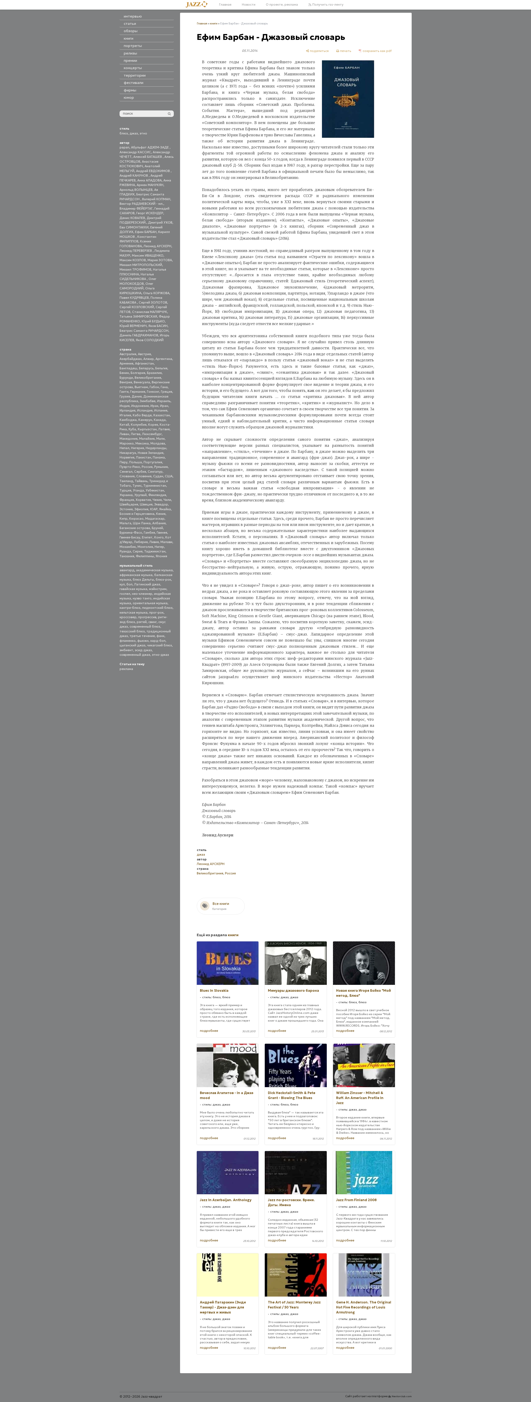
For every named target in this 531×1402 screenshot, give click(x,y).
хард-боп (157, 641)
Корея (153, 425)
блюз (124, 133)
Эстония (126, 509)
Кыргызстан (147, 429)
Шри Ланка (142, 523)
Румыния (161, 467)
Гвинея (162, 532)
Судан (158, 476)
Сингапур (155, 472)
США (169, 476)
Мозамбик (128, 547)
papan (124, 147)
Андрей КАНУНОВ (134, 175)
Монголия (145, 547)
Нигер (159, 547)
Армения (126, 363)
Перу (123, 462)
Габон (154, 387)
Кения (160, 514)
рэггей (142, 622)
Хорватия (143, 500)
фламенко (128, 641)
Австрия (144, 354)
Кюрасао (136, 519)
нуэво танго (142, 598)
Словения (143, 476)
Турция (125, 490)
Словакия (127, 476)
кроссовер (128, 617)
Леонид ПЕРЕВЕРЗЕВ (136, 251)
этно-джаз (160, 655)
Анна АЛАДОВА (149, 180)
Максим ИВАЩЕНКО (147, 255)
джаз (134, 133)
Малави (166, 542)
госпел (125, 594)
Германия (137, 392)
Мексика (142, 443)
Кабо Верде (142, 415)
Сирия (138, 551)
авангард (127, 570)
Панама (159, 457)
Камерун (145, 420)
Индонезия (140, 406)
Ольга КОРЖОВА (156, 293)
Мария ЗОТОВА (160, 260)
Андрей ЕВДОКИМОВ (153, 171)
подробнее (209, 1031)
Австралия (128, 354)
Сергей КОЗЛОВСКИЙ (137, 307)
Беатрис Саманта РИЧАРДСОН (144, 331)
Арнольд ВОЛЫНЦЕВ (136, 190)
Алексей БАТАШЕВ (148, 157)
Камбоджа (128, 420)
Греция (166, 392)
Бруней (157, 528)
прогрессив (147, 617)
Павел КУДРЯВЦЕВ (134, 298)
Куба (132, 429)
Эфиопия (141, 509)
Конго (159, 537)
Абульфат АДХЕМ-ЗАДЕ (150, 147)
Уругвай (140, 495)
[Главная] (198, 4)
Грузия (125, 396)
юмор (129, 97)
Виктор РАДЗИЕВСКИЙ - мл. (141, 204)
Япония (161, 556)
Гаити (124, 392)
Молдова (157, 443)
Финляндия (157, 495)
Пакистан (143, 457)
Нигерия (137, 448)
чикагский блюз (159, 645)
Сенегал (126, 472)
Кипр (123, 519)
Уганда (138, 490)
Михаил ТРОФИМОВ (135, 269)
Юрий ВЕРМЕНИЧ (133, 326)
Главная (225, 4)
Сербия (140, 472)
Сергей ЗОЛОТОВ (153, 302)
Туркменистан (154, 486)
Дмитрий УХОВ (160, 222)
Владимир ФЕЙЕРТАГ (136, 208)
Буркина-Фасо (131, 532)
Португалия (153, 462)
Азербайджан (131, 359)
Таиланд (126, 481)
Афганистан (144, 363)
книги (213, 23)
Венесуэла (142, 382)
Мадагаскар (154, 519)
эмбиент (126, 650)
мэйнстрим (157, 589)
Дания (137, 396)
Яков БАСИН (158, 326)
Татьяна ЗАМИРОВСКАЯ (138, 316)
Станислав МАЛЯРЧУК (149, 312)
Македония (128, 439)
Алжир (148, 359)
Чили (167, 500)
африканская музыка (136, 575)
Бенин (124, 373)
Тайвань (141, 481)
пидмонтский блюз (157, 608)
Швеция (146, 504)
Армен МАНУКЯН (150, 185)
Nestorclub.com (402, 1396)
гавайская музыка (133, 589)
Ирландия (127, 410)
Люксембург (152, 434)
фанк (160, 636)
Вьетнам (141, 387)
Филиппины (145, 556)
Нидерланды (156, 448)
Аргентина (163, 359)
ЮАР (154, 509)
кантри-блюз (130, 608)
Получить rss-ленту (327, 4)
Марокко (127, 443)
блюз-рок (163, 579)
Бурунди (126, 378)
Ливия (154, 542)
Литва (135, 434)
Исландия (145, 410)
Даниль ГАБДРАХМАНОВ (139, 335)
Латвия (164, 429)
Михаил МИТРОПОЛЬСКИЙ (141, 265)
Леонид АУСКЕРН (157, 246)
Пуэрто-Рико (130, 467)
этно (143, 133)
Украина (126, 495)
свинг (152, 622)
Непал (124, 448)
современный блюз (145, 626)
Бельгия (161, 368)
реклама (126, 669)
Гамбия (149, 532)
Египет (147, 537)
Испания (160, 410)
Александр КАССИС (135, 152)
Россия (147, 467)
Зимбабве (147, 401)
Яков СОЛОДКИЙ (150, 340)
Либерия (141, 542)
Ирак (154, 406)
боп (129, 584)
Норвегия (127, 457)
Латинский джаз (147, 584)
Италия (125, 415)
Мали (160, 439)
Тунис (137, 486)
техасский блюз (132, 631)
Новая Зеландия (150, 453)
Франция (127, 500)
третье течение (142, 636)
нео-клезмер (142, 594)
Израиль (163, 401)
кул (122, 584)
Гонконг (153, 392)
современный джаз (135, 655)
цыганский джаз (132, 645)
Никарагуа (128, 453)
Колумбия (138, 425)
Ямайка (165, 509)
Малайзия (147, 439)
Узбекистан (155, 490)
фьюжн (143, 641)
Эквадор (161, 504)
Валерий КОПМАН (156, 199)
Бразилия (154, 373)
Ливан (124, 434)
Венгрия (126, 382)
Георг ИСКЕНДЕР (149, 213)
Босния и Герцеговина (137, 514)
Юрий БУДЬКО (153, 321)
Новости (248, 4)
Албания (159, 523)
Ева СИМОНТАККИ (134, 227)
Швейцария (129, 504)
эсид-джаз (143, 650)
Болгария (138, 373)
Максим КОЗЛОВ (133, 260)
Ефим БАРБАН (145, 232)
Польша (135, 462)
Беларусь (146, 368)
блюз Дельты (143, 579)
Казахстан (161, 415)
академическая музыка (154, 570)
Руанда (125, 551)
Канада (160, 420)
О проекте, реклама (282, 4)
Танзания (127, 556)
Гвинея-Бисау (130, 537)
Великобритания (148, 378)
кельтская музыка (134, 612)
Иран (164, 406)
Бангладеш (128, 368)
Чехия (157, 500)
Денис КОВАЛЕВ (132, 218)
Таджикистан (154, 551)
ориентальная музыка (150, 603)
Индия (125, 406)
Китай (124, 425)
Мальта (125, 523)
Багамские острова (135, 528)
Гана (164, 387)
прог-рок (156, 612)
